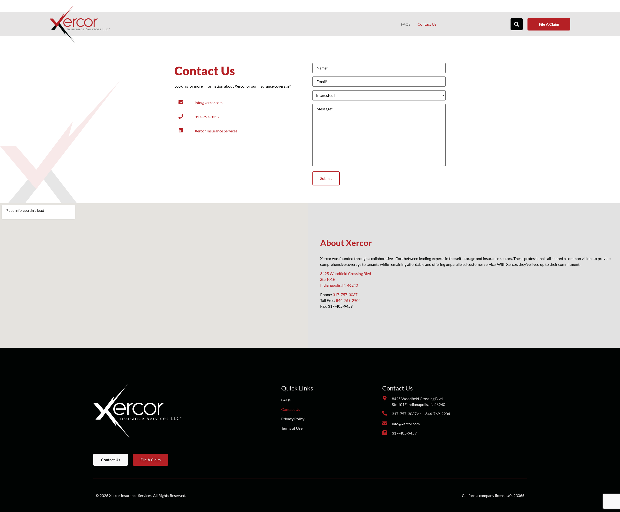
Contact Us (427, 24)
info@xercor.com (209, 102)
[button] (517, 24)
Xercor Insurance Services (216, 131)
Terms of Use (291, 428)
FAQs (405, 24)
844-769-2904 (348, 300)
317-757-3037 (207, 117)
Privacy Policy (292, 418)
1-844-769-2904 (436, 413)
